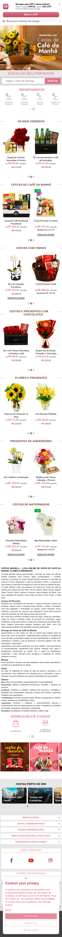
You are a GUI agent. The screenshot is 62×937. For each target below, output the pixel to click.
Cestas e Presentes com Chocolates (28, 313)
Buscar (53, 81)
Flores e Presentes (31, 377)
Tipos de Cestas (39, 103)
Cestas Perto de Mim (31, 784)
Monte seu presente (9, 103)
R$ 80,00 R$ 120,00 (45, 731)
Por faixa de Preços (55, 103)
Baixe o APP (31, 14)
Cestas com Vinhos (31, 247)
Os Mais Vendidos (31, 121)
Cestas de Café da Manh (31, 184)
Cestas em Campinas (35, 799)
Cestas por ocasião (24, 103)
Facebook (11, 860)
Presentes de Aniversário (31, 441)
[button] (29, 68)
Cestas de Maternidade (31, 504)
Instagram (50, 860)
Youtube (31, 860)
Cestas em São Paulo (12, 799)
